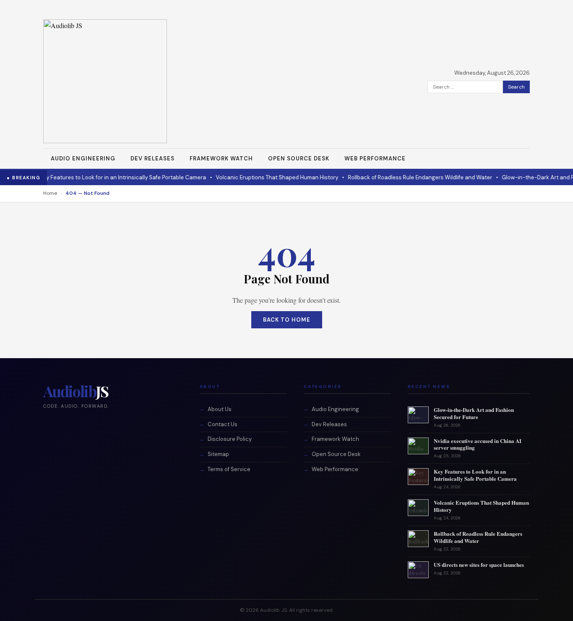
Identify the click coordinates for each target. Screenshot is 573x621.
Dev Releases (152, 158)
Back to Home (286, 319)
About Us (220, 409)
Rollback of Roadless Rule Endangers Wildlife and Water (398, 177)
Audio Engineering (83, 158)
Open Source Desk (298, 158)
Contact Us (222, 424)
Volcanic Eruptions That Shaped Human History (255, 177)
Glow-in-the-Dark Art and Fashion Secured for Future (474, 413)
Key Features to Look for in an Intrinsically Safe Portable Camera (101, 177)
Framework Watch (221, 158)
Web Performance (375, 158)
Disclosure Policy (230, 439)
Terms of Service (229, 469)
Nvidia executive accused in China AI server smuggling (477, 444)
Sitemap (218, 454)
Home (50, 193)
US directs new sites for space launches (479, 565)
